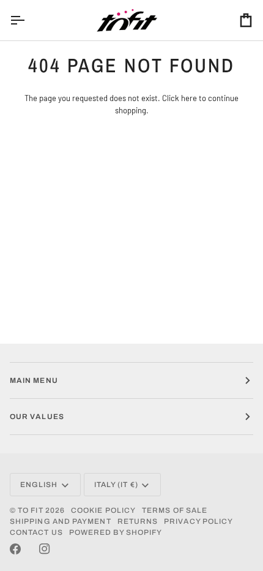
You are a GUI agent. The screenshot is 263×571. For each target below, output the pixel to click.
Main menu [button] (34, 380)
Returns (137, 521)
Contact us (36, 532)
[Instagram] (44, 548)
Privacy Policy (198, 521)
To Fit (30, 510)
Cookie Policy (103, 510)
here (189, 98)
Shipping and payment (60, 521)
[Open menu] (28, 20)
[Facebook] (15, 548)
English (39, 484)
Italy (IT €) (116, 484)
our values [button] (37, 416)
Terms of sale (174, 510)
